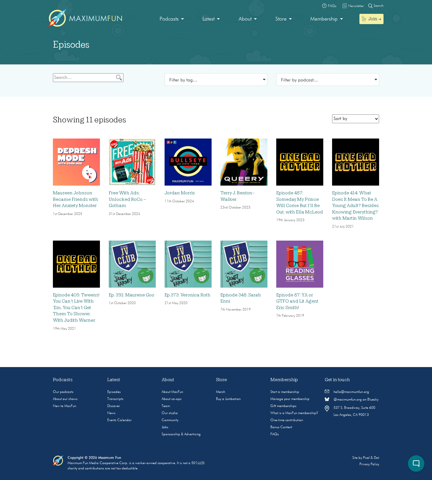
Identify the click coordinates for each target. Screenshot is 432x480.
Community (170, 420)
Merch (220, 392)
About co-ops (172, 399)
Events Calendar (119, 420)
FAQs (274, 434)
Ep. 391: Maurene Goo (131, 295)
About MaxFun (172, 392)
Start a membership (284, 392)
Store (281, 19)
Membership (324, 19)
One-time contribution (286, 420)
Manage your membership (289, 399)
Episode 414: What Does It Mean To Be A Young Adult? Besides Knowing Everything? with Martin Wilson (355, 205)
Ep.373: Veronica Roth (187, 295)
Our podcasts (63, 392)
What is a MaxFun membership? (294, 413)
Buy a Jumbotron (228, 399)
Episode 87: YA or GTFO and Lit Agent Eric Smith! (297, 301)
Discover (113, 406)
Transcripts (115, 399)
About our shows (65, 399)
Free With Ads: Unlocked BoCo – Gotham (127, 199)
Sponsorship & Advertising (181, 434)
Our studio (170, 413)
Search (378, 6)
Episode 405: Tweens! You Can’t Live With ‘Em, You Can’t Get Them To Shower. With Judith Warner (76, 307)
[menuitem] (171, 19)
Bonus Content (281, 427)
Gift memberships (283, 406)
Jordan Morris (180, 193)
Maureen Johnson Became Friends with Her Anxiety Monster (75, 199)
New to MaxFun (64, 406)
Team (166, 406)
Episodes (114, 392)
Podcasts (169, 19)
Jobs (165, 427)
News (111, 413)
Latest (208, 19)
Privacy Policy (369, 464)
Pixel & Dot (371, 458)
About (245, 19)
